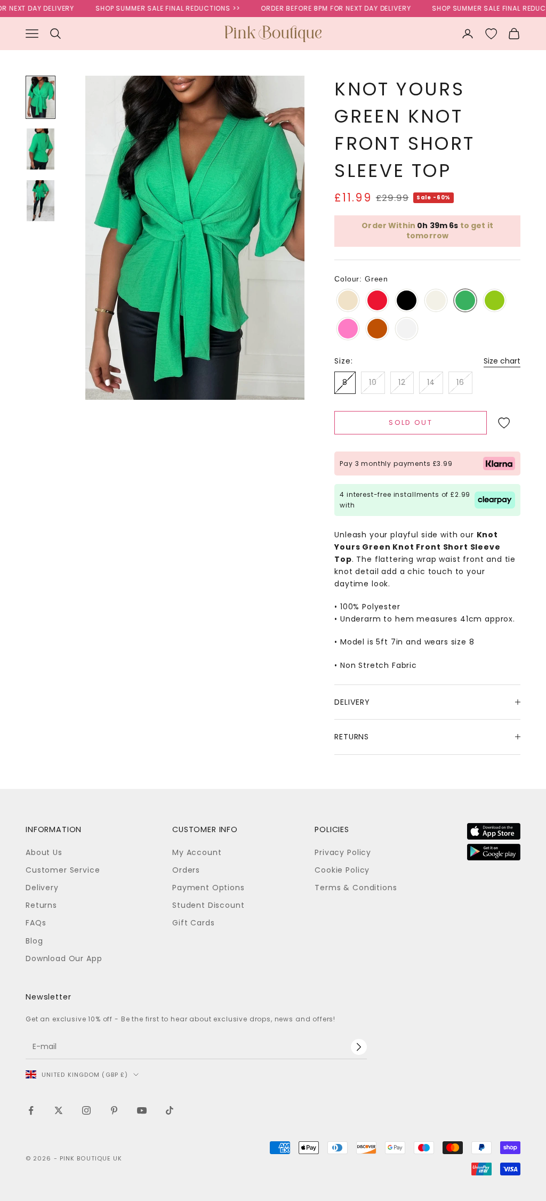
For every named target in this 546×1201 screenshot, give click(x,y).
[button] (503, 422)
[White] (406, 329)
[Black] (406, 301)
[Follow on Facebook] (31, 1110)
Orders (186, 870)
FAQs (36, 922)
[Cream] (435, 301)
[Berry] (377, 301)
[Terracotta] (377, 329)
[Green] (465, 301)
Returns (41, 905)
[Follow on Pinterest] (114, 1110)
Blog (34, 941)
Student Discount (208, 905)
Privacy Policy (343, 852)
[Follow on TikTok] (169, 1110)
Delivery (42, 887)
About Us (44, 852)
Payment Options (208, 887)
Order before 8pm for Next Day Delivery (324, 8)
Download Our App (64, 958)
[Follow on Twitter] (58, 1110)
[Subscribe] (359, 1047)
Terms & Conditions (356, 887)
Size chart (502, 361)
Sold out (410, 422)
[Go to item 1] (40, 97)
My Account (196, 852)
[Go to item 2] (40, 149)
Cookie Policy (342, 870)
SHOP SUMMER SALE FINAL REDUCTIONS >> (156, 8)
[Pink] (348, 329)
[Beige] (348, 301)
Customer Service (63, 870)
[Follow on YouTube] (141, 1110)
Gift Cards (193, 922)
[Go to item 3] (40, 200)
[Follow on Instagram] (86, 1110)
